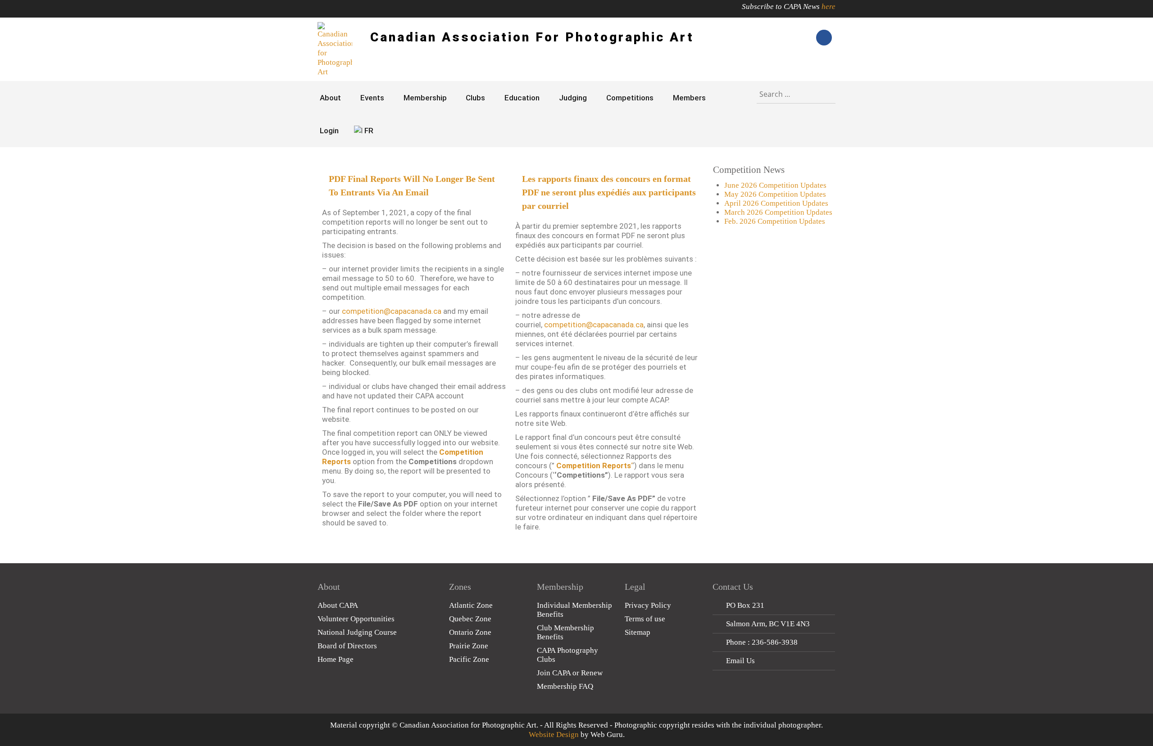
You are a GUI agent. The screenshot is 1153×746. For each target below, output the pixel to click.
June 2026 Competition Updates (775, 185)
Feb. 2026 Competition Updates (774, 221)
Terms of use (645, 619)
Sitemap (637, 632)
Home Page (336, 659)
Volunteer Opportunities (356, 619)
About (330, 97)
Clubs (475, 97)
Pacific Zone (469, 659)
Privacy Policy (648, 605)
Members (689, 97)
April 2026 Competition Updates (776, 203)
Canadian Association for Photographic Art (532, 37)
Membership (425, 97)
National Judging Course (357, 632)
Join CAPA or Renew (570, 673)
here (828, 6)
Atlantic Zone (471, 605)
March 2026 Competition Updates (778, 212)
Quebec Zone (470, 619)
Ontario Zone (470, 632)
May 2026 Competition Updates (775, 194)
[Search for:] (796, 92)
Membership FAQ (565, 686)
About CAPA (338, 605)
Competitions (630, 97)
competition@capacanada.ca (391, 311)
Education (522, 97)
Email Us (740, 660)
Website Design (554, 734)
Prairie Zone (468, 646)
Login (329, 130)
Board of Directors (347, 646)
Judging (573, 97)
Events (372, 97)
